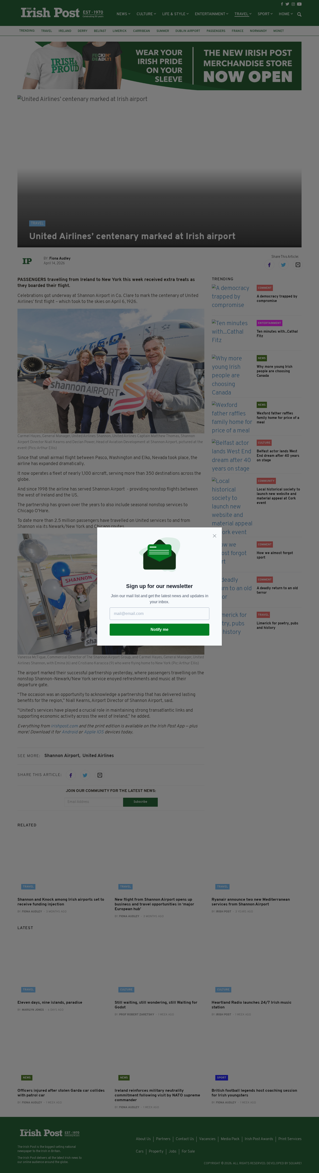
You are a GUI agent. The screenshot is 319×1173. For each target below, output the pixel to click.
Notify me (159, 629)
